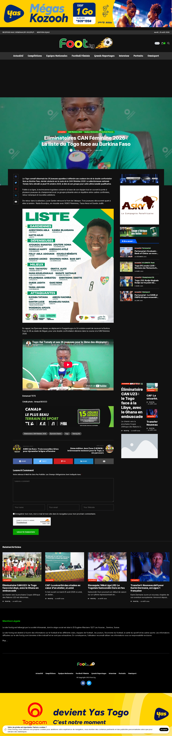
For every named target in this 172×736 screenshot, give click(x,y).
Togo (66, 434)
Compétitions (50, 673)
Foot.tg (76, 150)
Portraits (122, 673)
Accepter (164, 729)
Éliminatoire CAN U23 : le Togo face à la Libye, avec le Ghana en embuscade (132, 403)
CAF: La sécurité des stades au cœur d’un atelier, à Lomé (153, 397)
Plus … (5, 641)
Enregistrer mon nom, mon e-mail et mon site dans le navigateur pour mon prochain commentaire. (55, 514)
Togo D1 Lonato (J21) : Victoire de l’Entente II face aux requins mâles (146, 267)
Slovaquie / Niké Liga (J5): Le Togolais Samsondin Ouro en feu (106, 586)
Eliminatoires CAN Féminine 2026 (35, 434)
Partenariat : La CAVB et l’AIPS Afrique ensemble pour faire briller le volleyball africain (146, 296)
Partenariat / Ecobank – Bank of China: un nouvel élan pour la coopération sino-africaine (146, 252)
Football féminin (107, 132)
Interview (112, 673)
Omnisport (132, 673)
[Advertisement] (86, 78)
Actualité (62, 132)
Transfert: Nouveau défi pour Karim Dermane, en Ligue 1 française (153, 423)
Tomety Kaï (76, 434)
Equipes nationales (91, 132)
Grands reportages (98, 673)
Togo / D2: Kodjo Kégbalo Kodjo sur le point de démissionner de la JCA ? (147, 281)
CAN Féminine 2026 (75, 132)
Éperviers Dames (55, 434)
